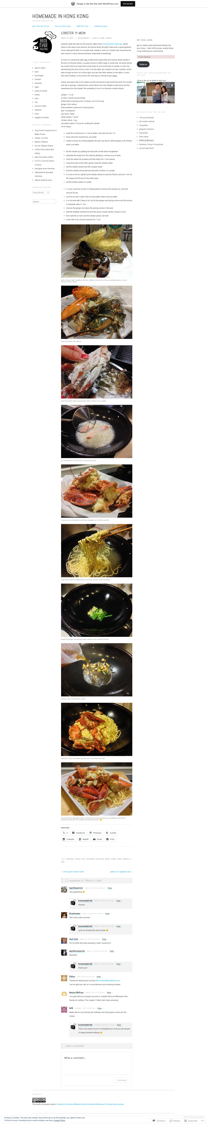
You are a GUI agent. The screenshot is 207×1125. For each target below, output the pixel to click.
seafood (109, 38)
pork (36, 98)
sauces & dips (40, 105)
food (83, 858)
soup (37, 113)
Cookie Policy (59, 1120)
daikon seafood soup (43, 180)
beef (36, 71)
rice (36, 102)
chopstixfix (143, 125)
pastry (37, 94)
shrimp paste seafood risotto (72, 871)
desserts (38, 83)
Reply (110, 888)
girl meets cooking (146, 121)
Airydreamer (74, 913)
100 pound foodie (146, 117)
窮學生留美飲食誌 (146, 140)
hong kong (100, 858)
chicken (38, 79)
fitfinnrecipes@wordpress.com (107, 980)
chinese (78, 858)
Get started (128, 4)
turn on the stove (63, 26)
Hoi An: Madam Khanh (44, 145)
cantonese (70, 858)
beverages (39, 75)
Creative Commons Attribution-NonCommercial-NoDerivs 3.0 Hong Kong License (90, 1104)
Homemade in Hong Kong (60, 16)
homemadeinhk (83, 38)
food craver (144, 136)
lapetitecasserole (77, 951)
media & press (100, 26)
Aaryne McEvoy (76, 992)
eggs (37, 86)
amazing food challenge (112, 43)
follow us (143, 64)
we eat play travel (146, 148)
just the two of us (40, 26)
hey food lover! (145, 40)
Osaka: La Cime (41, 138)
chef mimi (73, 939)
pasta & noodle (98, 38)
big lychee (143, 132)
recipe (119, 858)
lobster (107, 858)
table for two (82, 26)
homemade (90, 858)
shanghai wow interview (45, 168)
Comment (122, 1080)
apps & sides (40, 67)
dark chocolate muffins (44, 157)
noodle (113, 858)
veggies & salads (42, 117)
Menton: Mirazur (41, 141)
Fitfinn (72, 976)
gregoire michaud (146, 129)
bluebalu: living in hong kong (151, 144)
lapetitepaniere (76, 888)
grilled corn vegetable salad (121, 871)
